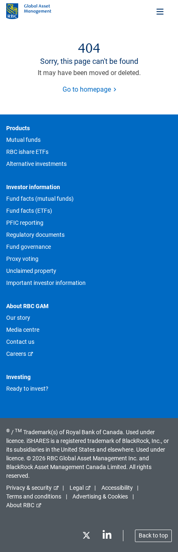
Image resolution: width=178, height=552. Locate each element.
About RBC (20, 505)
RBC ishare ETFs (27, 151)
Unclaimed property (31, 270)
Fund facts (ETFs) (29, 210)
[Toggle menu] (160, 11)
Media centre (22, 329)
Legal (77, 487)
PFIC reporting (24, 222)
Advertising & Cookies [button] (100, 496)
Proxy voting (22, 258)
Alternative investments (36, 163)
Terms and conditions (33, 496)
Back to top (153, 535)
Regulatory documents (35, 234)
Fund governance (28, 246)
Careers (16, 353)
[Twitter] (86, 536)
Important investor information (46, 283)
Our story (18, 317)
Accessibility (117, 487)
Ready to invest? (27, 388)
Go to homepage (87, 89)
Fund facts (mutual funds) (40, 198)
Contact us (20, 341)
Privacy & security (29, 487)
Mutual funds (23, 139)
